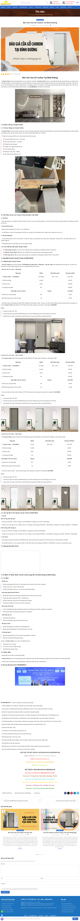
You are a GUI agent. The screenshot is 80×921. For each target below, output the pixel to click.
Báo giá (33, 14)
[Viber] (2, 919)
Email (42, 878)
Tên (2, 878)
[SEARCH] (47, 2)
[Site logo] (6, 2)
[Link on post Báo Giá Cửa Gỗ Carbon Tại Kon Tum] (20, 819)
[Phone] (2, 911)
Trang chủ (29, 14)
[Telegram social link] (78, 793)
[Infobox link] (55, 2)
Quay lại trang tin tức (40, 800)
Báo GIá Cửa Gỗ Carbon (7, 793)
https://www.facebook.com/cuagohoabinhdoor (42, 762)
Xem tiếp (20, 848)
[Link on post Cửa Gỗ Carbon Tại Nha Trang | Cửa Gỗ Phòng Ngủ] (60, 819)
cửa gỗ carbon (37, 793)
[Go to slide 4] (40, 854)
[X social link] (68, 793)
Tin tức (41, 19)
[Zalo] (2, 915)
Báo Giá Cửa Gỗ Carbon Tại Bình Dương (23, 793)
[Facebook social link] (65, 793)
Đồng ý (75, 918)
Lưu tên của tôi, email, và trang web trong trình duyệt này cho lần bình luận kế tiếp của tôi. (20, 888)
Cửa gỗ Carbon (6, 81)
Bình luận (3, 863)
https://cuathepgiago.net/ (42, 765)
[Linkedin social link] (74, 793)
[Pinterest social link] (71, 793)
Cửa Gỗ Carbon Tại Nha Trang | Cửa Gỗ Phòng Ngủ (59, 832)
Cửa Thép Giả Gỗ (38, 25)
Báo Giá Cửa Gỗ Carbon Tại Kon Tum (20, 832)
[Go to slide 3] (39, 854)
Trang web (3, 883)
